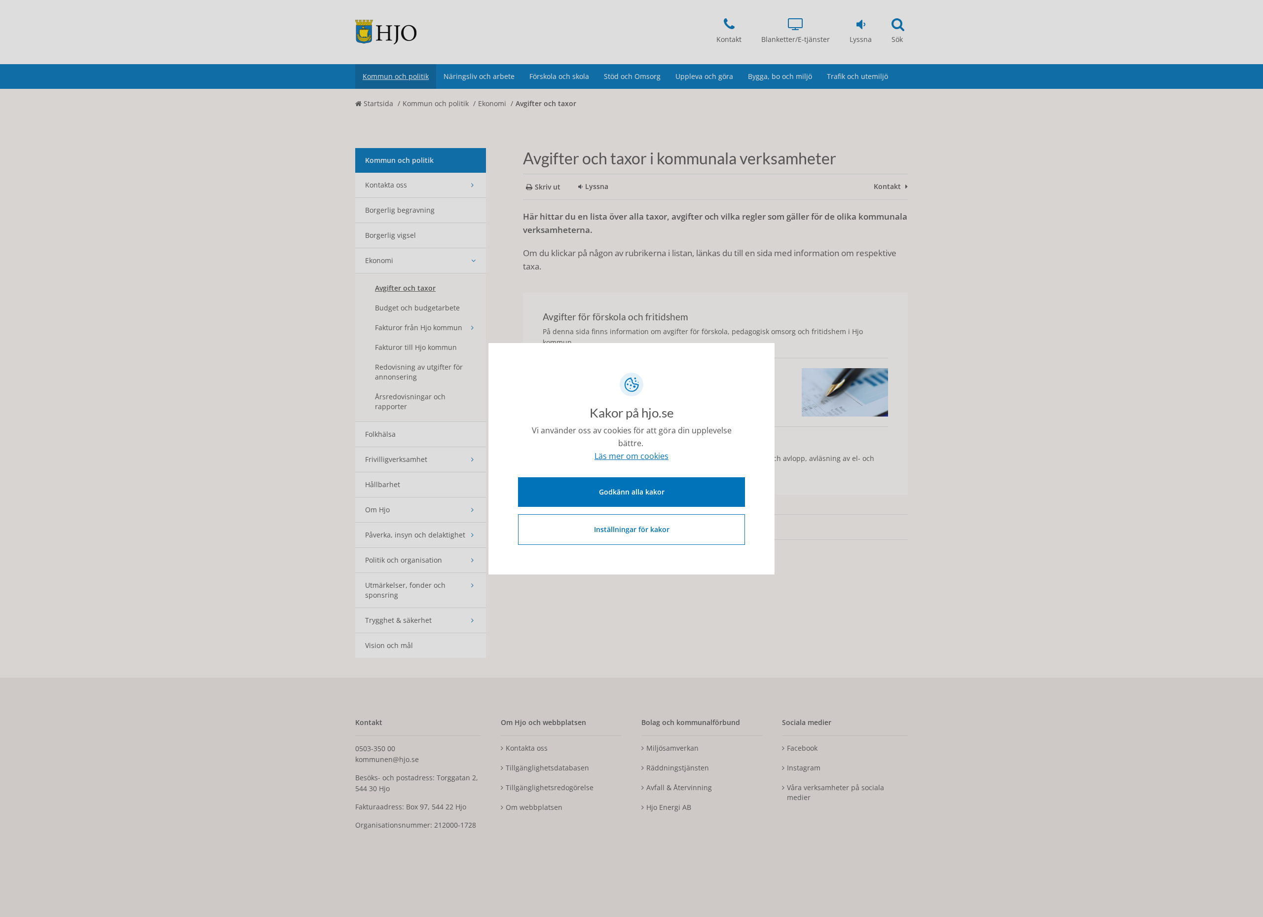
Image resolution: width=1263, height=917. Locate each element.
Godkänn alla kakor (632, 492)
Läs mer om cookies (631, 456)
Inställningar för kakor (631, 529)
